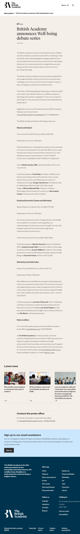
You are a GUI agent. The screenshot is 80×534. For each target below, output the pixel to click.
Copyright (32, 528)
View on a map (64, 511)
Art (63, 480)
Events (44, 480)
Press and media (48, 490)
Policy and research (49, 477)
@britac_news (49, 352)
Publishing (65, 477)
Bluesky (45, 511)
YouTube (45, 507)
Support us (65, 471)
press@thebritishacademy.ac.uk (31, 421)
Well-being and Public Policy (28, 262)
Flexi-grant (46, 484)
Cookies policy (52, 529)
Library (64, 490)
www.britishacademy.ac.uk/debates (31, 114)
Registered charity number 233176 (13, 529)
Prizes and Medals (68, 474)
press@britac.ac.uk (33, 329)
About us (45, 474)
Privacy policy (40, 529)
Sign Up (9, 450)
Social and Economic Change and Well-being (34, 200)
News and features (48, 487)
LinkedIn (45, 501)
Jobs (63, 484)
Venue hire (65, 487)
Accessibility (63, 514)
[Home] (12, 5)
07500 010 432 (49, 421)
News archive (8, 13)
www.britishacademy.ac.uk (50, 349)
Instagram (45, 504)
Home (44, 471)
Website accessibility (66, 529)
